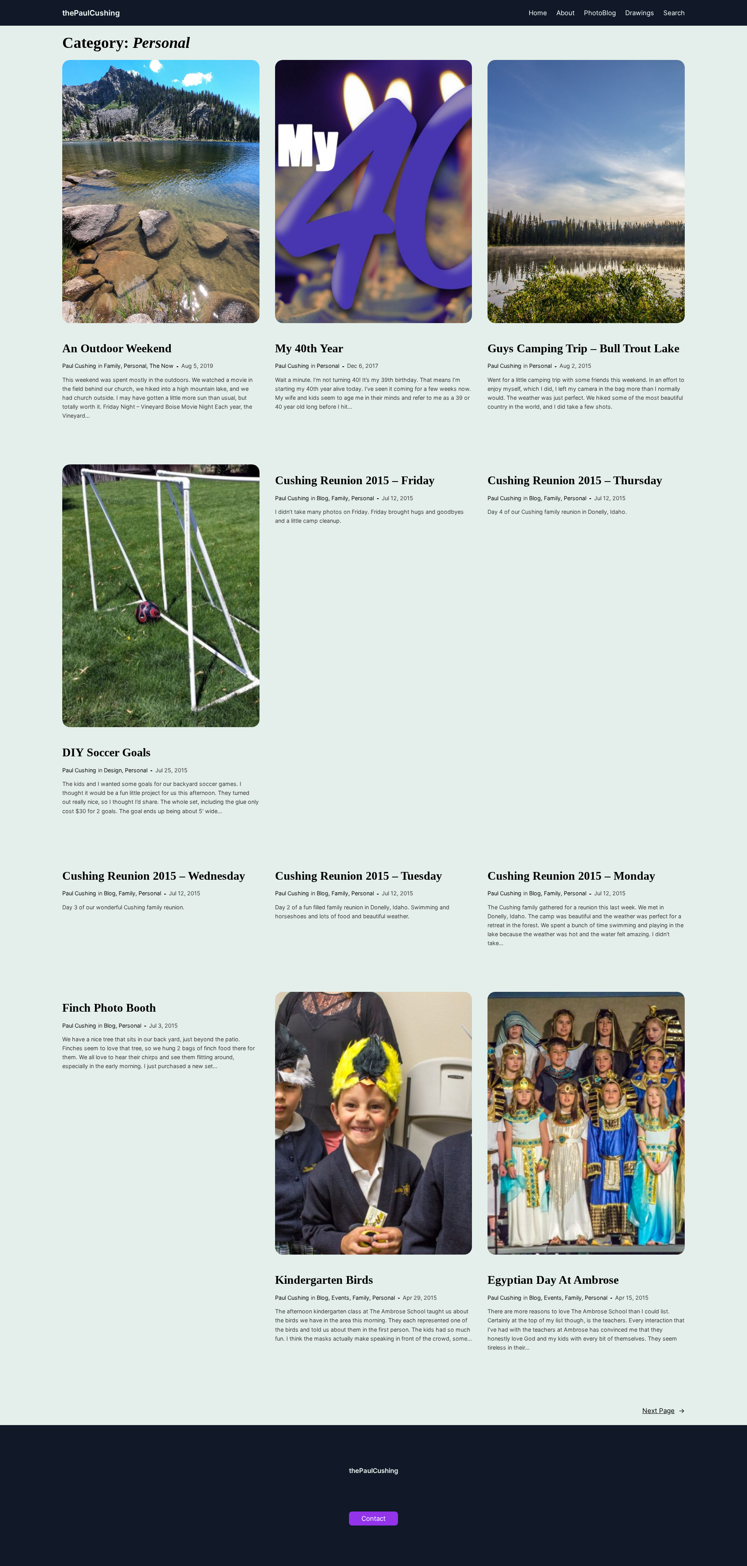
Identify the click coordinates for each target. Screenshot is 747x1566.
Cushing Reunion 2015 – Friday (355, 480)
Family (112, 365)
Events (340, 1297)
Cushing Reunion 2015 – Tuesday (358, 876)
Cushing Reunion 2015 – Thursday (574, 480)
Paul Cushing (79, 365)
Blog (322, 498)
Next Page (663, 1411)
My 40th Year (309, 348)
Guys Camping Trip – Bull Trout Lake (583, 348)
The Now (161, 365)
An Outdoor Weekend (117, 348)
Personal (135, 365)
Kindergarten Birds (324, 1280)
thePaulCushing (91, 13)
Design (113, 770)
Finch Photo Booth (109, 1008)
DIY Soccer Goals (106, 752)
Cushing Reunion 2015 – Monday (571, 876)
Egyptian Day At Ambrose (553, 1280)
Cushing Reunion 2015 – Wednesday (153, 876)
